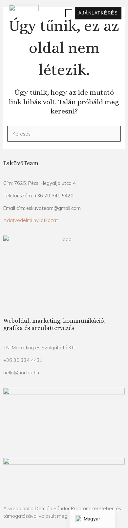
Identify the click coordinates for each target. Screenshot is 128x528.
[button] (69, 13)
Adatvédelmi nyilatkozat (30, 220)
